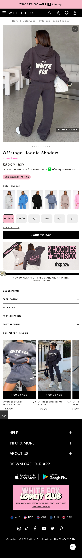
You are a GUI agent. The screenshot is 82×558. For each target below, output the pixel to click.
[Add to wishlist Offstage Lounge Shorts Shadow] (33, 401)
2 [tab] (34, 146)
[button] (41, 291)
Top (4, 416)
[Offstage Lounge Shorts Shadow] (19, 365)
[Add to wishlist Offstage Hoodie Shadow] (75, 29)
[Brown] (65, 199)
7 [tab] (44, 146)
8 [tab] (46, 146)
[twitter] (52, 528)
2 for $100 (10, 158)
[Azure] (23, 199)
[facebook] (35, 528)
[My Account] (58, 13)
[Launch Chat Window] (72, 546)
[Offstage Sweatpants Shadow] (54, 365)
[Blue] (51, 199)
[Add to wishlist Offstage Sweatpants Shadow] (68, 401)
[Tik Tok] (27, 528)
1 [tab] (32, 146)
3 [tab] (36, 146)
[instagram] (19, 528)
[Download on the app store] (27, 477)
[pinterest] (61, 528)
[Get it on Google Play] (55, 477)
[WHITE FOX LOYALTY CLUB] (41, 495)
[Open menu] (4, 13)
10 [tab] (49, 146)
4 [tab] (38, 146)
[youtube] (43, 528)
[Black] (37, 199)
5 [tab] (40, 146)
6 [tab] (42, 146)
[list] (41, 199)
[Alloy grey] (9, 199)
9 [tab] (47, 146)
